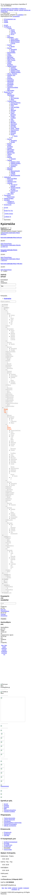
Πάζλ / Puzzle (11, 60)
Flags (12, 105)
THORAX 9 (10, 201)
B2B (5, 808)
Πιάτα (9, 54)
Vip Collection (15, 98)
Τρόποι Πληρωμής (9, 819)
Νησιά (12, 134)
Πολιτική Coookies (9, 811)
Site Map (6, 835)
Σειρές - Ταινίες (15, 128)
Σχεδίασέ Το (7, 27)
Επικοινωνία (7, 205)
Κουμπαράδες (11, 52)
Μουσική (13, 122)
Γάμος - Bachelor (13, 114)
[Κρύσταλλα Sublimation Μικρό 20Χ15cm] (12, 234)
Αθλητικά (13, 110)
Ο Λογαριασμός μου (10, 19)
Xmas (9, 155)
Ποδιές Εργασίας (10, 63)
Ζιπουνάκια (14, 69)
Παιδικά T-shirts (15, 70)
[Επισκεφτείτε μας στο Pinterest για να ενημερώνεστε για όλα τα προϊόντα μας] (2, 748)
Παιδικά (9, 160)
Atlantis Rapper (15, 40)
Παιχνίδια (13, 127)
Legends (9, 183)
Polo (8, 36)
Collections (7, 177)
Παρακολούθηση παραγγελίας (13, 822)
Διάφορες (13, 131)
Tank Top (13, 33)
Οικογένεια (14, 124)
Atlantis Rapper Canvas (13, 338)
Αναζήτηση (7, 834)
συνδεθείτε (20, 15)
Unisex (13, 30)
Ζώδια (12, 121)
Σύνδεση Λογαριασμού (10, 842)
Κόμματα (13, 159)
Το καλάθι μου (8, 845)
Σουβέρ (9, 55)
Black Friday (11, 197)
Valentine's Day (11, 181)
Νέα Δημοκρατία (15, 175)
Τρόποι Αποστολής (9, 818)
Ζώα (12, 119)
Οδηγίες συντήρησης (10, 825)
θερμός (13, 46)
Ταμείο (6, 20)
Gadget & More (8, 198)
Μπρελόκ (10, 86)
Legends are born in (14, 191)
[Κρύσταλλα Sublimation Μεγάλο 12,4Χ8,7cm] (12, 246)
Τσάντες (9, 61)
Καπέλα (9, 157)
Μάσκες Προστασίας (10, 94)
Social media (8, 849)
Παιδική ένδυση (11, 66)
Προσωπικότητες (16, 102)
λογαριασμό (16, 16)
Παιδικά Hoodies (15, 72)
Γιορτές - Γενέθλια (13, 117)
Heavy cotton (14, 39)
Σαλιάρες (13, 67)
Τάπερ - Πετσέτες (12, 73)
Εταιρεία (6, 805)
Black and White (12, 178)
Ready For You (8, 92)
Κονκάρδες (10, 84)
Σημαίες (9, 148)
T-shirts (9, 28)
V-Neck (13, 31)
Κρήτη (16, 136)
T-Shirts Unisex (11, 101)
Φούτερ (9, 48)
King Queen (14, 104)
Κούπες (9, 45)
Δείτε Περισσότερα (6, 243)
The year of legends (14, 185)
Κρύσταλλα (10, 80)
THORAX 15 (11, 203)
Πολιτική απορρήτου (4, 614)
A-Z (12, 137)
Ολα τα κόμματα (15, 171)
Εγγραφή (6, 843)
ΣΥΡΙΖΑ (13, 174)
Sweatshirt (14, 49)
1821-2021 (10, 193)
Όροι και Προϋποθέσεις (5, 610)
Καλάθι (6, 22)
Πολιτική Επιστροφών (10, 824)
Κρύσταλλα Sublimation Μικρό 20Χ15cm (11, 237)
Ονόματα (13, 125)
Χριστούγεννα (15, 130)
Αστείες (13, 111)
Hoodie (13, 51)
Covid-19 (10, 180)
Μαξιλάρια (10, 57)
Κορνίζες (9, 78)
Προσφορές (7, 195)
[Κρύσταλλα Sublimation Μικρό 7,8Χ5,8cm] (12, 260)
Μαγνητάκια (10, 90)
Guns (12, 108)
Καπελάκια (10, 37)
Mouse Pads (11, 58)
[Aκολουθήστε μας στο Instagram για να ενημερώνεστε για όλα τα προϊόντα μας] (2, 744)
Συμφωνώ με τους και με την (5, 611)
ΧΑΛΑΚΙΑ (7, 200)
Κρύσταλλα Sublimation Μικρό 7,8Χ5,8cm (11, 263)
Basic (12, 96)
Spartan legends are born (15, 188)
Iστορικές (13, 133)
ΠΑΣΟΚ (13, 172)
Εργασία (6, 807)
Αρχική (6, 25)
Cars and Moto (15, 107)
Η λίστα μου (7, 846)
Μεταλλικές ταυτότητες (10, 82)
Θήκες (12, 99)
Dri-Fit (12, 34)
